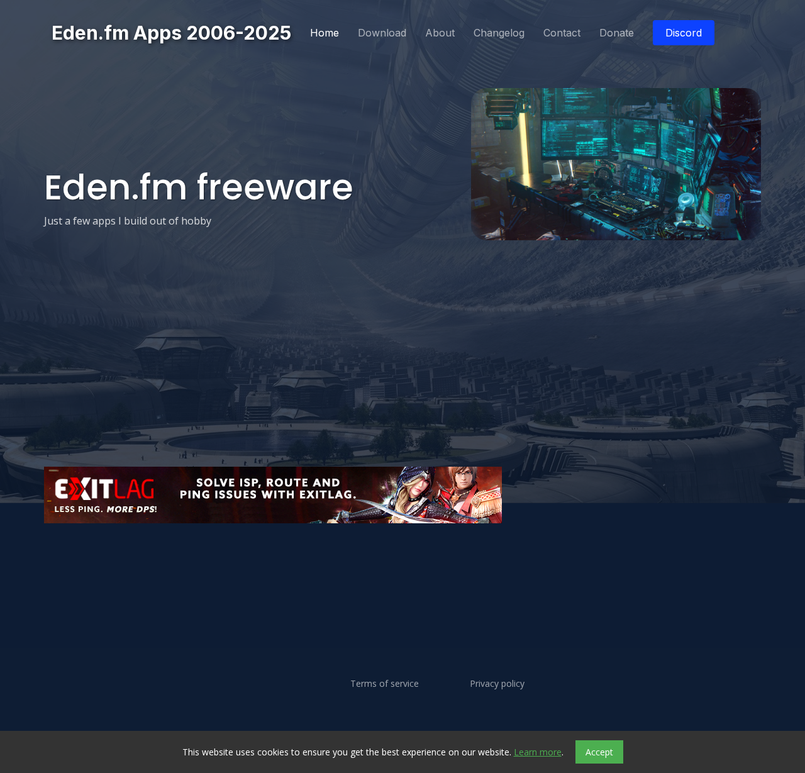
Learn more (538, 752)
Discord (683, 32)
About (440, 32)
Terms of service (384, 683)
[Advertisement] (402, 560)
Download (382, 32)
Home (324, 32)
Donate (616, 32)
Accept (599, 752)
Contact (561, 32)
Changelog (499, 32)
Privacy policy (497, 683)
